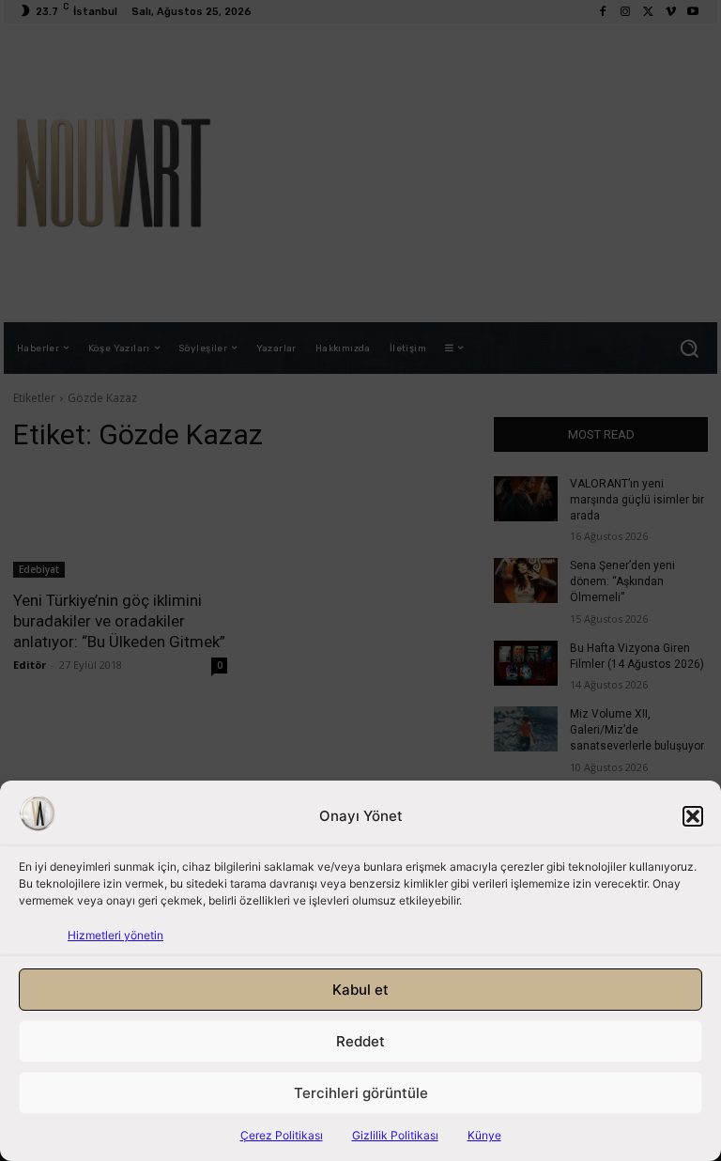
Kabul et (360, 989)
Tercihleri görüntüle (361, 1093)
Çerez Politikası (281, 1135)
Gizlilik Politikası (395, 1135)
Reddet (360, 1041)
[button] (692, 816)
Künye (484, 1135)
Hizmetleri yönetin (115, 935)
